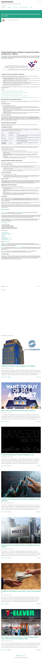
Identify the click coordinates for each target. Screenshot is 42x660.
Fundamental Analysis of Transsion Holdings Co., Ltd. (17, 455)
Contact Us (3, 7)
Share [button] (38, 286)
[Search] (37, 1)
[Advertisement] (21, 36)
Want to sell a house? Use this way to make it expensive (18, 410)
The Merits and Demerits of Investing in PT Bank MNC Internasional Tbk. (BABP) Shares (14, 92)
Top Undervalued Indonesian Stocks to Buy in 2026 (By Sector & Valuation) (20, 500)
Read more (39, 377)
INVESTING (6, 286)
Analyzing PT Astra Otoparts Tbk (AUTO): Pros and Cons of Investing (11, 94)
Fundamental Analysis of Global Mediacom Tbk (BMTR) (18, 366)
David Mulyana (3, 212)
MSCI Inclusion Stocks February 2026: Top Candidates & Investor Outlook (20, 546)
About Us (15, 7)
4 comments (6, 421)
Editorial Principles (4, 222)
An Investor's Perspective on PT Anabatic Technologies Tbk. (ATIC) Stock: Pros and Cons (14, 95)
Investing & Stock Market (6, 233)
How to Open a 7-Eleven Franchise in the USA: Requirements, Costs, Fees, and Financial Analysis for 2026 (19, 638)
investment (36, 243)
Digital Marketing (4, 238)
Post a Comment (7, 377)
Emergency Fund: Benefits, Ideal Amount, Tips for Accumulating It (20, 592)
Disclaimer (3, 247)
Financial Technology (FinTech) (7, 239)
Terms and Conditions (24, 7)
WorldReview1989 (7, 2)
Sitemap (9, 7)
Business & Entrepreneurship (6, 237)
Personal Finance (4, 232)
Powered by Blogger (21, 655)
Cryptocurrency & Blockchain (6, 234)
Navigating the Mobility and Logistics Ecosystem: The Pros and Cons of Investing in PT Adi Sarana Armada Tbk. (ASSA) (19, 97)
